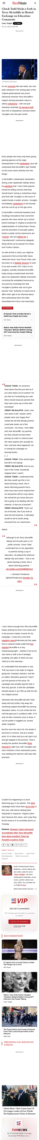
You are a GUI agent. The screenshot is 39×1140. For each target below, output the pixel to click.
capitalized (18, 204)
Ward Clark (7, 1036)
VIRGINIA (5, 858)
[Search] (35, 3)
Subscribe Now (19, 926)
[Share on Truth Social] (8, 845)
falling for (21, 237)
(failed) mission (22, 263)
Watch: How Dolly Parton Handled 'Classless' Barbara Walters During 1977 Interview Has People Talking (19, 997)
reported (11, 86)
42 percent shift (26, 107)
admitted (8, 186)
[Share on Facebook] (12, 845)
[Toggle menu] (4, 3)
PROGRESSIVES (7, 856)
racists (5, 237)
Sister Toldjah (7, 23)
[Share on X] (3, 845)
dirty (33, 803)
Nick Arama (7, 967)
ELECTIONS (31, 853)
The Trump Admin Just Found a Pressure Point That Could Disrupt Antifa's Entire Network (19, 1031)
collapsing (12, 104)
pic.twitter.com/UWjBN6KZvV (19, 569)
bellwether (25, 164)
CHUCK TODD (7, 853)
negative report (9, 640)
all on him (30, 807)
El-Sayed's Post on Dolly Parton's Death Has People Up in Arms (19, 963)
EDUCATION (19, 853)
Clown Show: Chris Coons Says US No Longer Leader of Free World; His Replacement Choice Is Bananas (20, 1111)
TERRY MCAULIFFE (21, 856)
